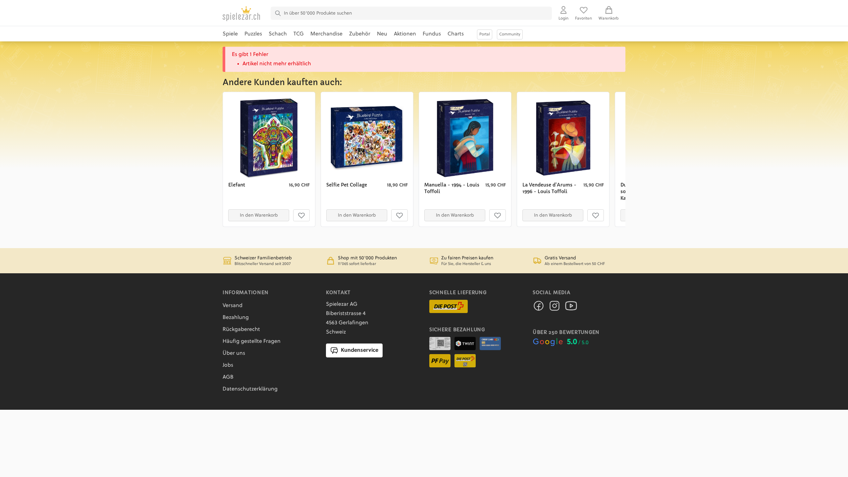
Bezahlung (236, 317)
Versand (232, 305)
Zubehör (359, 34)
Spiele (230, 34)
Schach (278, 34)
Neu (382, 34)
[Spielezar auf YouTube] (571, 308)
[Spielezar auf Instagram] (554, 308)
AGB (228, 377)
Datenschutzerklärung (250, 389)
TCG (298, 34)
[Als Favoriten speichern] (301, 215)
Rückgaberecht (241, 329)
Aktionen (405, 34)
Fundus (432, 34)
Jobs (228, 365)
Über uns (234, 353)
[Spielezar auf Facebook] (539, 308)
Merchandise (326, 34)
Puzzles (253, 34)
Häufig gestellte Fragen (252, 341)
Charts (456, 34)
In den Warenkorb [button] (259, 215)
